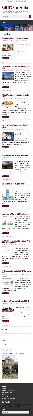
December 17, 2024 (20, 157)
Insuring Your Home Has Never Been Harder (15, 155)
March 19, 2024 (19, 244)
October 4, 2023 (19, 303)
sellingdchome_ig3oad (8, 40)
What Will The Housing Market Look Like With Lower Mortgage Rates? (16, 242)
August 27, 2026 (20, 40)
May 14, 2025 (19, 98)
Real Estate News (7, 62)
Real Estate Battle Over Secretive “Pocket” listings (15, 126)
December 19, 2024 (20, 129)
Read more (5, 58)
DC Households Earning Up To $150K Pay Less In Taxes (16, 272)
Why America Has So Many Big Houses (13, 183)
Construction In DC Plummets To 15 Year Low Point (15, 67)
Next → (6, 332)
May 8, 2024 (19, 216)
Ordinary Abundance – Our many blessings (15, 38)
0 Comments (28, 70)
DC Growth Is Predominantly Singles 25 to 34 (16, 301)
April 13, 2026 (19, 70)
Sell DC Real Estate (15, 7)
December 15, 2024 (20, 186)
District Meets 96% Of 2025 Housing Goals (15, 214)
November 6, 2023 (20, 274)
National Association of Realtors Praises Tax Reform (15, 96)
